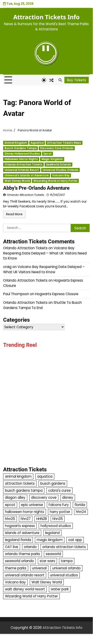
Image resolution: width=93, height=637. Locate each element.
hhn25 (10, 518)
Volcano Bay (61, 175)
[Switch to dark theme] (44, 80)
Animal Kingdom (16, 143)
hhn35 (57, 518)
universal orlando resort (24, 575)
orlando (30, 546)
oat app (75, 539)
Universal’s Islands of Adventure (27, 175)
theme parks (15, 568)
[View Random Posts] (51, 80)
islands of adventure (22, 532)
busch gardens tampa (24, 490)
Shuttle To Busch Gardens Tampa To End (42, 305)
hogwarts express (20, 525)
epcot (10, 504)
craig (7, 266)
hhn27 (26, 518)
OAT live (11, 546)
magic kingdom (50, 539)
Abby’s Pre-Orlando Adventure (36, 188)
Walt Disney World (17, 181)
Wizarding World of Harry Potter (55, 181)
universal (39, 568)
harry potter (60, 511)
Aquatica (37, 143)
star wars (47, 560)
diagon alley (15, 497)
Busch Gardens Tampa (20, 148)
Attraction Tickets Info (46, 17)
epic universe (32, 504)
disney (67, 497)
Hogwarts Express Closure (56, 294)
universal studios (64, 575)
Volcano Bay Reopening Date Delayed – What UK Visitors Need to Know (45, 253)
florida (80, 504)
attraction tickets (20, 483)
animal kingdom (18, 476)
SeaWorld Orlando (58, 164)
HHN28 (41, 518)
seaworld (53, 553)
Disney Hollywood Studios (22, 154)
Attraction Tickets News (64, 143)
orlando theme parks (22, 553)
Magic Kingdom (52, 159)
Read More (14, 214)
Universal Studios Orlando (60, 170)
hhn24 (81, 511)
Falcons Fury (59, 504)
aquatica (44, 476)
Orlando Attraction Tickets (23, 164)
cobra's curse (59, 490)
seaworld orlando (19, 560)
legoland (52, 532)
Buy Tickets (76, 80)
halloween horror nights (24, 511)
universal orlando (66, 568)
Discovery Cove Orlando (56, 148)
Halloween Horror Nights (21, 159)
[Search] (60, 80)
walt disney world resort (25, 589)
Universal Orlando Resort (22, 170)
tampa (67, 560)
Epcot (47, 154)
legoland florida (18, 539)
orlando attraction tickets (64, 546)
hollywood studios (56, 525)
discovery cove (44, 497)
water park (60, 589)
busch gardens (52, 483)
